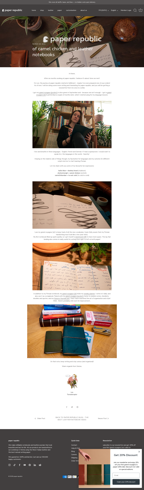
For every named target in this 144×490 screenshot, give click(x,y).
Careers (74, 454)
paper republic (18, 476)
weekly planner (89, 294)
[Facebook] (20, 465)
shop (42, 10)
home (34, 10)
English (113, 10)
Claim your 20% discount (126, 482)
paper (60, 10)
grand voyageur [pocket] (48, 93)
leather (50, 10)
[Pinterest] (30, 465)
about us (84, 10)
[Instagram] (9, 465)
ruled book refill (80, 237)
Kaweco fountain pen (62, 298)
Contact (74, 445)
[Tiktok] (14, 465)
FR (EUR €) (103, 10)
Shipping (74, 458)
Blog (73, 451)
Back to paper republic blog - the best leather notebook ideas (72, 418)
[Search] (135, 10)
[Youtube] (25, 465)
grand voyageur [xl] (69, 294)
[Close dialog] (139, 451)
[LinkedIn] (35, 465)
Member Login (126, 10)
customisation (71, 10)
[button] (140, 10)
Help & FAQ (75, 448)
